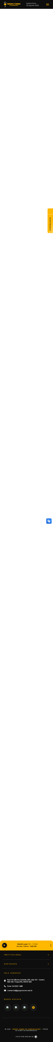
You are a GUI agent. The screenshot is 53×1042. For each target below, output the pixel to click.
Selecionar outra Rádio (51, 945)
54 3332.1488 (17, 986)
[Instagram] (7, 1007)
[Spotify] (33, 1007)
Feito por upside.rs (25, 1036)
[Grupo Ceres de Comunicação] (12, 4)
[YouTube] (16, 1007)
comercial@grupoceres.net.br (19, 990)
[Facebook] (24, 1007)
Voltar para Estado (28, 27)
